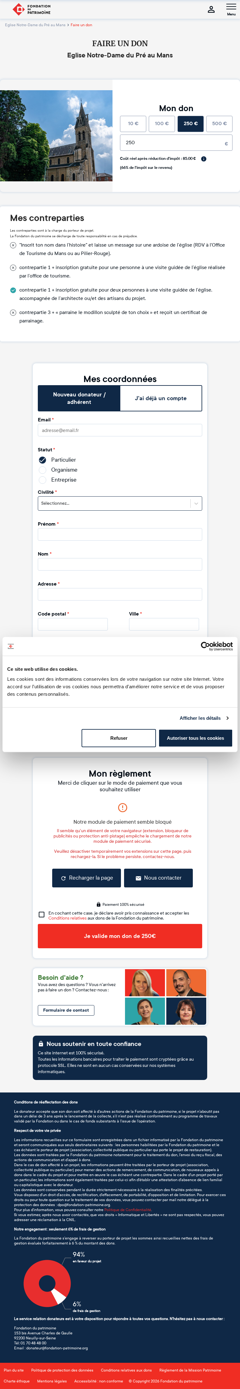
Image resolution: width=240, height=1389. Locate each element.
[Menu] (231, 7)
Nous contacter (163, 878)
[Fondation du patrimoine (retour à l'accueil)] (31, 9)
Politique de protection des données (62, 1370)
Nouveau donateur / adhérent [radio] (79, 398)
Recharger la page (91, 878)
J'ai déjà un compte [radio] (161, 398)
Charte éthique (17, 1381)
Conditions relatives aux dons (126, 1370)
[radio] (133, 124)
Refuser (119, 737)
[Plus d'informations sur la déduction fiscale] (203, 158)
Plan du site (14, 1370)
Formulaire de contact (66, 1010)
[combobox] (41, 503)
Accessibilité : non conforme (98, 1381)
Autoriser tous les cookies (195, 737)
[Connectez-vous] (211, 9)
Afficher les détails (200, 718)
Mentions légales (52, 1381)
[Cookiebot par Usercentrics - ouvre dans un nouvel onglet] (205, 646)
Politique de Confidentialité (127, 1210)
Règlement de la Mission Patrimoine (190, 1370)
